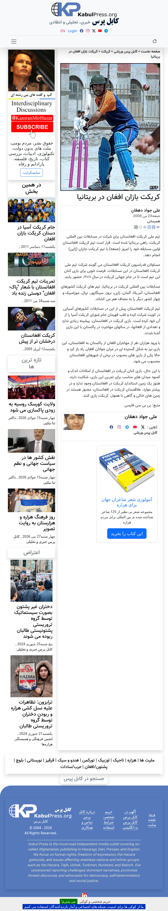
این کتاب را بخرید (127, 533)
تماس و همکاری (87, 825)
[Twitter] (143, 427)
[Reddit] (140, 227)
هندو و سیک (68, 760)
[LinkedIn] (149, 227)
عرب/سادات (70, 766)
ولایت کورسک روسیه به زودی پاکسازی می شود (32, 407)
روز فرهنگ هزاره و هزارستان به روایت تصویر (37, 523)
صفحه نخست (150, 51)
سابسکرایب (31, 172)
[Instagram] (119, 427)
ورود (152, 814)
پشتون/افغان (96, 766)
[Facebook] (153, 227)
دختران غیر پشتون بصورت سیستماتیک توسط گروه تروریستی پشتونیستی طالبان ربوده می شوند (33, 621)
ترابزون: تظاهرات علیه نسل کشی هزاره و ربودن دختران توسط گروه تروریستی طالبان (31, 714)
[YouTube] (135, 427)
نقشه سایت (152, 822)
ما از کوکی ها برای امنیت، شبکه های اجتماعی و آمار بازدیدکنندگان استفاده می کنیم (84, 906)
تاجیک (118, 760)
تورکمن (88, 760)
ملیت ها (147, 760)
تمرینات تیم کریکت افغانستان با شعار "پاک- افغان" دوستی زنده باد (32, 287)
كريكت (105, 51)
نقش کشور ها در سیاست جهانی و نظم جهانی (34, 463)
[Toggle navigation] (14, 41)
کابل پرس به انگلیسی (130, 825)
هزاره (131, 760)
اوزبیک (104, 760)
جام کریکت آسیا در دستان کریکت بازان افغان (36, 233)
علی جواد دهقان (145, 210)
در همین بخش (31, 188)
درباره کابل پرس (87, 814)
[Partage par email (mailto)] (158, 227)
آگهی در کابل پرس (130, 814)
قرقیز (49, 760)
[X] (136, 227)
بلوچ (20, 760)
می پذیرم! (68, 901)
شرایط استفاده (108, 825)
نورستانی (34, 760)
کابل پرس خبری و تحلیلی (34, 649)
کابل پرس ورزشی (125, 51)
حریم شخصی (108, 814)
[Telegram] (127, 427)
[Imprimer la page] (145, 227)
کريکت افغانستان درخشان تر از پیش (37, 338)
